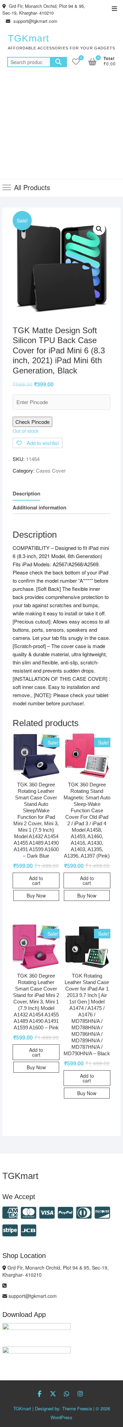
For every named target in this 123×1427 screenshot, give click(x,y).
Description (26, 493)
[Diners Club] (84, 1212)
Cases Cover (51, 470)
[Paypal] (65, 1212)
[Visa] (47, 1212)
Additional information (39, 507)
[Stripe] (10, 1229)
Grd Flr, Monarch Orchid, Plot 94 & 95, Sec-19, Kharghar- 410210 (43, 9)
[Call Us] (4, 1285)
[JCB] (28, 1229)
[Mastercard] (28, 1212)
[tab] (26, 494)
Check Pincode (32, 421)
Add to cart (36, 880)
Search (58, 62)
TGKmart (28, 38)
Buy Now (36, 895)
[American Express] (10, 1212)
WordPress (61, 1417)
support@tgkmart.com (34, 21)
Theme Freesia (77, 1408)
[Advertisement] (61, 127)
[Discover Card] (102, 1212)
